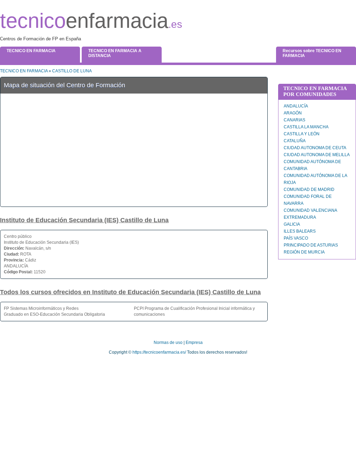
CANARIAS (294, 120)
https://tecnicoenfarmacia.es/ (159, 352)
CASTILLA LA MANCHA (306, 126)
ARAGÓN (293, 113)
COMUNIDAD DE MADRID (309, 189)
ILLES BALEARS (300, 231)
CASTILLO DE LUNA (72, 71)
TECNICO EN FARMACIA (24, 71)
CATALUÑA (295, 140)
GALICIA (292, 224)
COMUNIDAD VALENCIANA (310, 210)
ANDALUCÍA (296, 106)
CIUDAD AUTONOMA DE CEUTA (315, 147)
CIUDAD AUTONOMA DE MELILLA (317, 154)
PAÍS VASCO (296, 238)
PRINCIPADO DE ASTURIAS (311, 245)
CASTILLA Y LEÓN (301, 133)
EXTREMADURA (300, 217)
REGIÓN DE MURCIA (304, 252)
